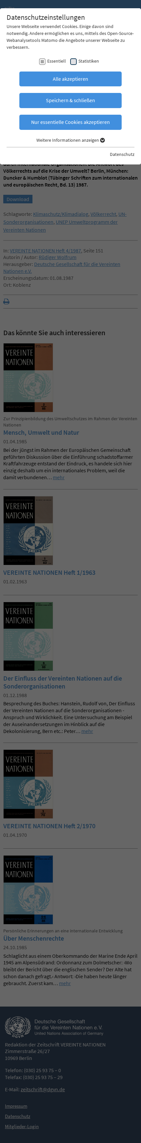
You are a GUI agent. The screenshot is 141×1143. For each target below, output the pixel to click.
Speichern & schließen (70, 100)
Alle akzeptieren (70, 78)
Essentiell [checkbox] (56, 61)
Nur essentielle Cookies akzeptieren (70, 122)
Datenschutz (122, 154)
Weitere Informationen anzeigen (68, 140)
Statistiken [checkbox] (88, 61)
